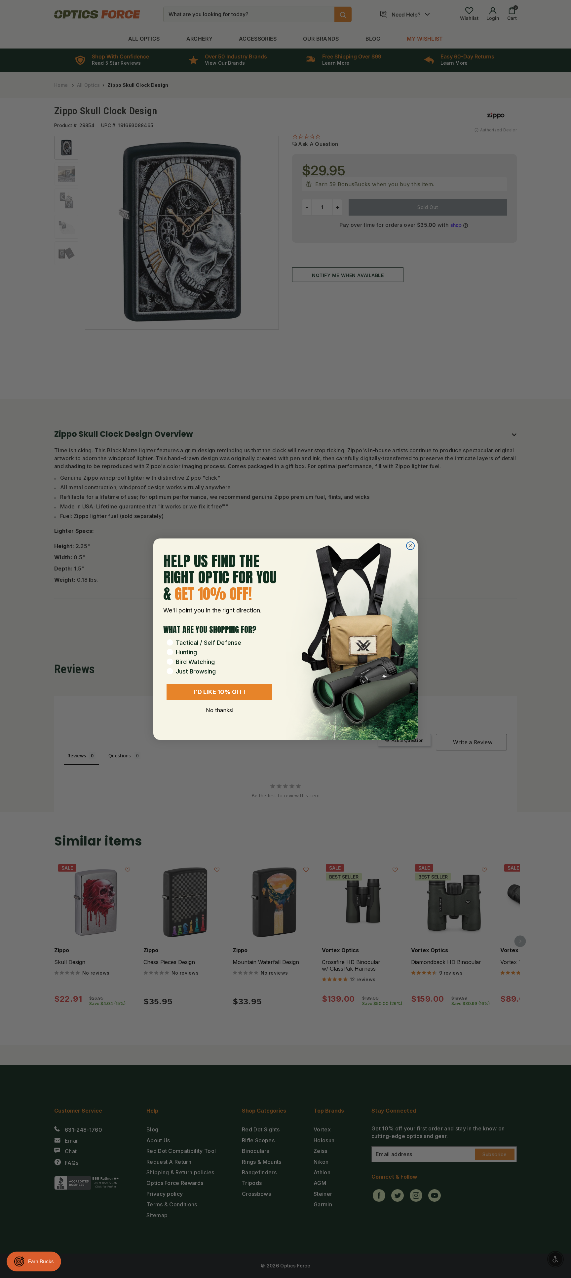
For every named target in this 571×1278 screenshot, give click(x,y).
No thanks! (219, 710)
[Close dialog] (410, 546)
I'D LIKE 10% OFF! (219, 691)
